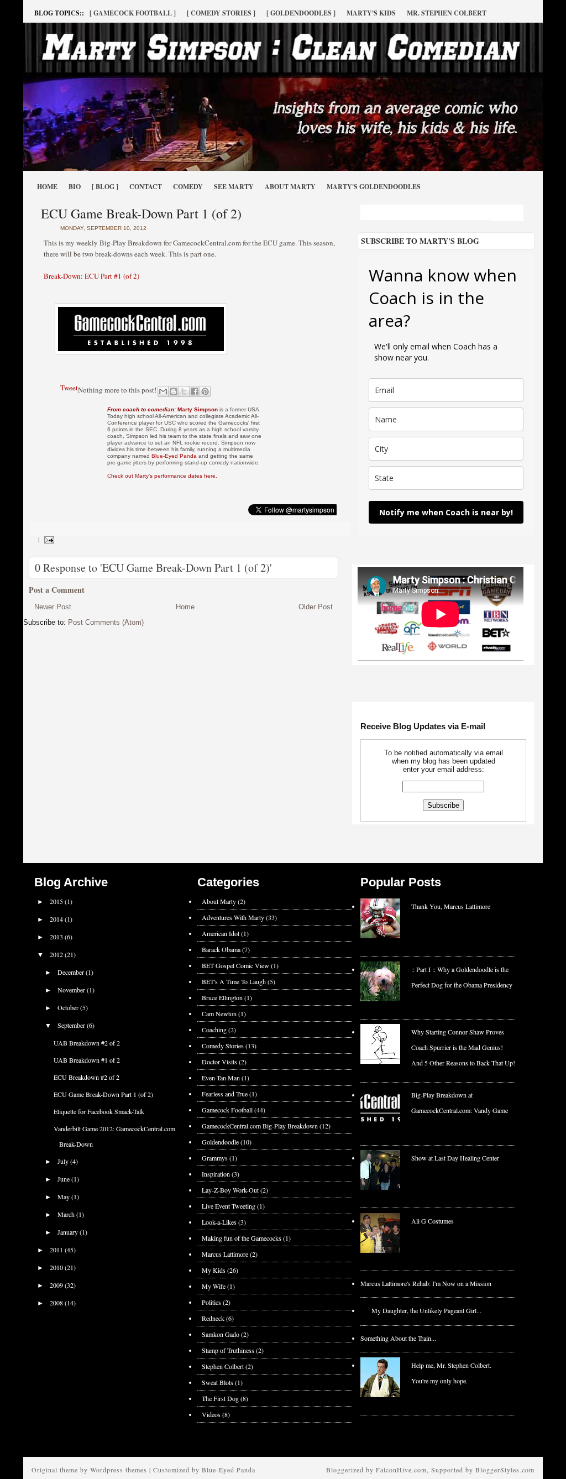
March (66, 1214)
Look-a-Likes (219, 1221)
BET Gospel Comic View (235, 965)
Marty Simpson (162, 409)
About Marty (290, 186)
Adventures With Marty (233, 917)
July (63, 1161)
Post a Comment (57, 589)
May (64, 1196)
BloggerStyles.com (504, 1469)
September (72, 1025)
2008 (57, 1302)
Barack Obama (221, 949)
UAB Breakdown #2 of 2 (87, 1042)
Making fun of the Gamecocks (241, 1238)
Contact (145, 186)
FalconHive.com (401, 1469)
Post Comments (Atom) (106, 622)
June (64, 1178)
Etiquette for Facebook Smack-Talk (99, 1111)
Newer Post (52, 607)
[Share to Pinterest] (205, 391)
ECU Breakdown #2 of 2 (86, 1077)
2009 (57, 1285)
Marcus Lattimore (225, 1254)
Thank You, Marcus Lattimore (450, 906)
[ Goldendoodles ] (301, 13)
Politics (211, 1302)
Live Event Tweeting (228, 1205)
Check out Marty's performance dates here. (162, 476)
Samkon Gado (220, 1334)
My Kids (214, 1270)
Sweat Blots (217, 1382)
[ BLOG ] (105, 186)
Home (47, 186)
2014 (57, 918)
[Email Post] (47, 539)
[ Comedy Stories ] (221, 13)
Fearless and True (225, 1093)
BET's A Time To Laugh (234, 981)
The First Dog (220, 1398)
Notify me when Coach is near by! (446, 512)
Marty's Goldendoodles (374, 186)
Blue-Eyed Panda (174, 456)
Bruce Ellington (222, 997)
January (68, 1231)
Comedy (188, 186)
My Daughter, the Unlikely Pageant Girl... (426, 1310)
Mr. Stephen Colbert (446, 13)
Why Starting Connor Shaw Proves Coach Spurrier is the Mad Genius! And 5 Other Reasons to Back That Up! (463, 1047)
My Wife (214, 1286)
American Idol (220, 933)
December (71, 972)
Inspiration (216, 1173)
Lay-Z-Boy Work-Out (230, 1189)
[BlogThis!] (173, 391)
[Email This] (163, 391)
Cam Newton (219, 1013)
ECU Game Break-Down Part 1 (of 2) (141, 213)
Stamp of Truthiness (228, 1350)
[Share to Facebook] (194, 391)
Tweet (69, 388)
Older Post (315, 607)
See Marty (234, 186)
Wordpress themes (118, 1469)
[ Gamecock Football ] (133, 13)
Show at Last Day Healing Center (455, 1157)
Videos (211, 1414)
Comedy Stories (223, 1045)
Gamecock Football (227, 1109)
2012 (57, 954)
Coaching (214, 1029)
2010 (57, 1267)
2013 (57, 936)
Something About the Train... (398, 1338)
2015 (57, 901)
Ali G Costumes (432, 1220)
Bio (75, 186)
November (72, 989)
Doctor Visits (219, 1061)
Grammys (215, 1157)
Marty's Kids (371, 13)
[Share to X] (184, 391)
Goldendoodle (220, 1141)
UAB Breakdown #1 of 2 (87, 1059)
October (68, 1007)
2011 (57, 1249)
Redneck (213, 1318)
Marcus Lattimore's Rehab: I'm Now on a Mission (425, 1283)
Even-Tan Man (221, 1077)
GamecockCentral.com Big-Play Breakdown (260, 1125)
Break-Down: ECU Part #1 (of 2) (91, 276)
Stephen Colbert (223, 1366)
